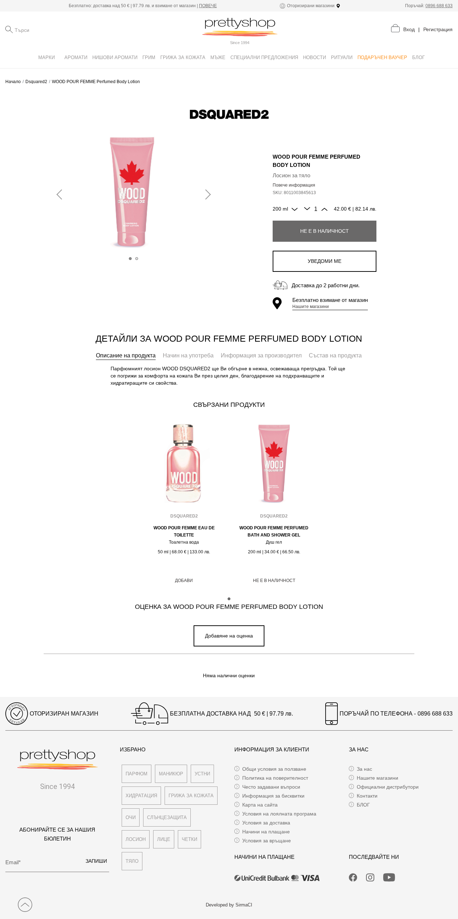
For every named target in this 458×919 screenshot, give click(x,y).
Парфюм (136, 773)
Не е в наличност (324, 231)
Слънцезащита (167, 817)
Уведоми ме (324, 261)
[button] (130, 258)
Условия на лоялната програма (279, 814)
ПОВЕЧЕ (208, 5)
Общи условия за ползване (274, 769)
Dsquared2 (36, 82)
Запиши (96, 861)
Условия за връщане (266, 840)
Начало (13, 82)
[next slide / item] (205, 194)
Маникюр (171, 773)
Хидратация (141, 795)
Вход (409, 29)
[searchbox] (50, 29)
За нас (364, 769)
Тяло (132, 861)
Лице (163, 839)
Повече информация (294, 185)
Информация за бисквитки (273, 796)
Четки (189, 839)
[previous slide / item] (61, 194)
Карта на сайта (260, 805)
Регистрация (438, 29)
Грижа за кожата (191, 795)
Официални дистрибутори (388, 787)
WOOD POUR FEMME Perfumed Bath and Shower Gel (273, 531)
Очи (131, 817)
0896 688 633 (439, 5)
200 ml (280, 209)
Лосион (136, 839)
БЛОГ (363, 805)
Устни (202, 773)
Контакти (367, 796)
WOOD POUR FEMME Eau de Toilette (184, 531)
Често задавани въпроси (271, 787)
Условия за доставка (266, 823)
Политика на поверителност (275, 778)
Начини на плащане (266, 831)
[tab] (126, 356)
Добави (184, 580)
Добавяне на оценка (229, 636)
